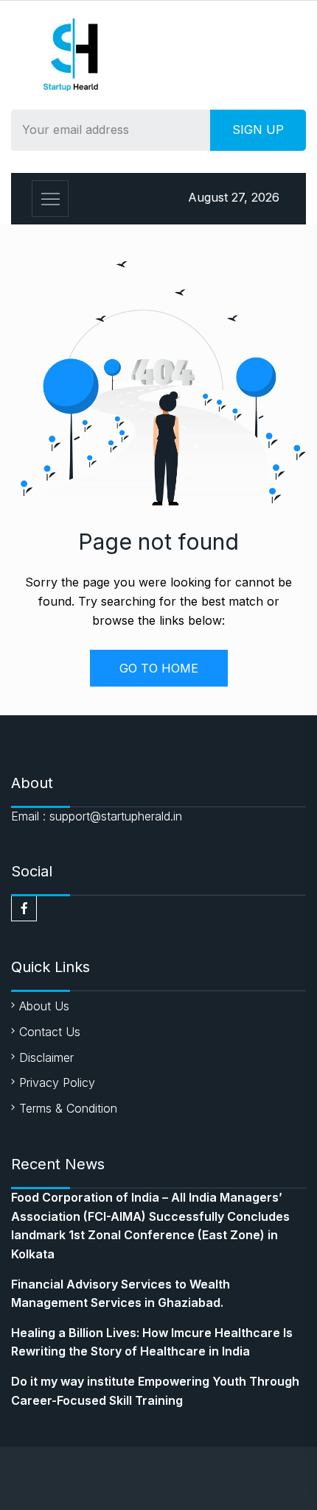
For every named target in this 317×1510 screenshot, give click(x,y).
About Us (44, 1006)
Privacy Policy (57, 1082)
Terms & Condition (68, 1108)
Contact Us (49, 1031)
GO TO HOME (158, 668)
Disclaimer (46, 1057)
